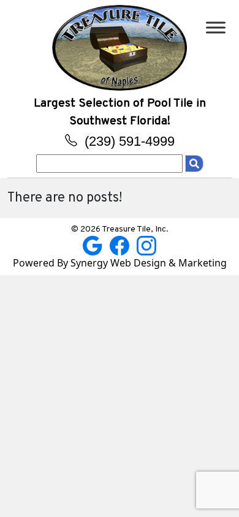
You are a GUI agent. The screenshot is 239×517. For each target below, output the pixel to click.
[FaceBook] (120, 244)
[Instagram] (146, 244)
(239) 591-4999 (128, 141)
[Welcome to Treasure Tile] (119, 46)
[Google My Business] (93, 244)
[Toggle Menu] (216, 28)
